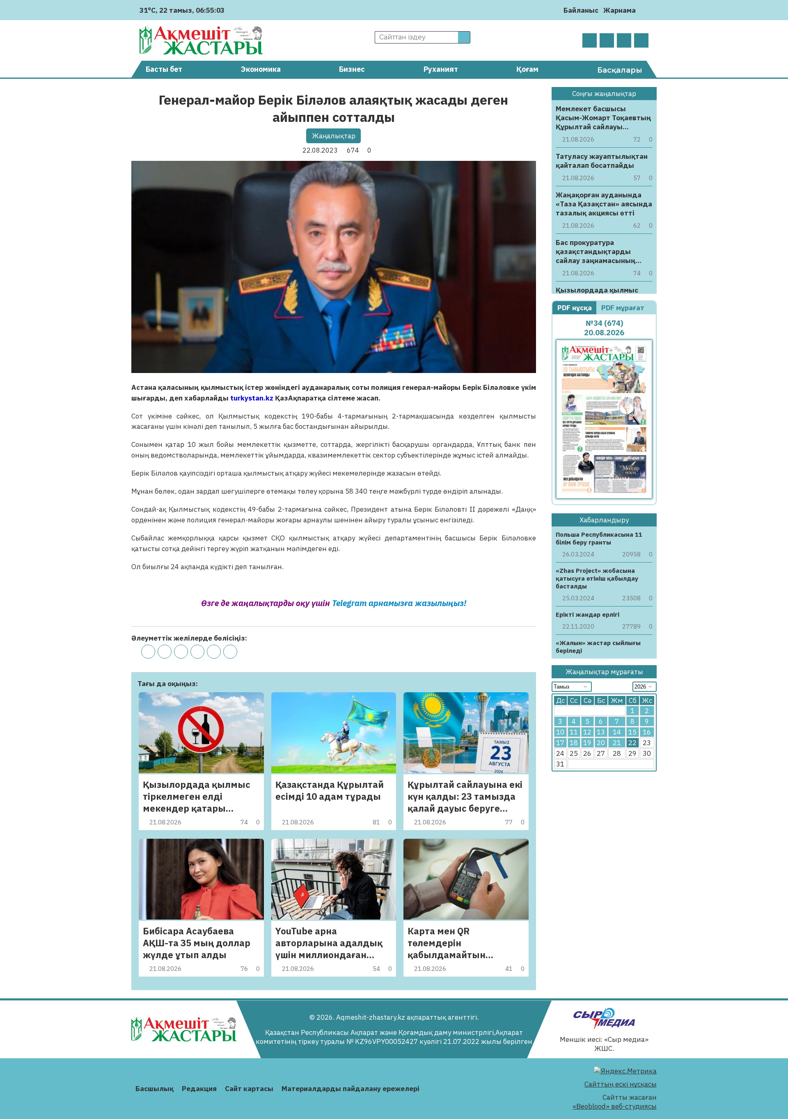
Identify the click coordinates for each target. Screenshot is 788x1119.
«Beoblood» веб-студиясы (615, 1106)
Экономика (261, 69)
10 (560, 732)
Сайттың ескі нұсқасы (620, 1084)
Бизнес (352, 69)
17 (560, 743)
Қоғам (527, 69)
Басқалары (619, 70)
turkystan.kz (251, 398)
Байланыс (581, 10)
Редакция (199, 1088)
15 (632, 732)
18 (574, 743)
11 (574, 732)
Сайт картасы (249, 1088)
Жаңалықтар (333, 135)
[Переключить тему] (644, 10)
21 (617, 743)
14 (617, 732)
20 (601, 743)
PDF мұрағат (623, 307)
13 (601, 732)
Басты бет (164, 69)
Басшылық (154, 1088)
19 (587, 743)
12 (587, 732)
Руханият (441, 69)
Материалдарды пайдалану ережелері (350, 1088)
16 (647, 732)
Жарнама (619, 10)
